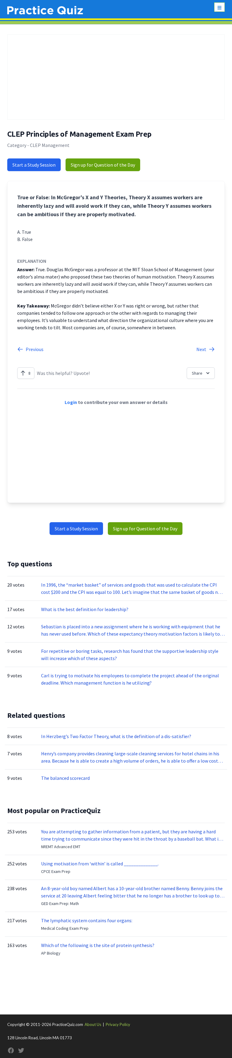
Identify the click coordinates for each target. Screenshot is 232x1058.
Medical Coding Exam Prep (65, 928)
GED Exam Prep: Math (60, 903)
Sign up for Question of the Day (103, 165)
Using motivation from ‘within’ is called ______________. (100, 864)
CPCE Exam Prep (55, 871)
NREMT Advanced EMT (60, 846)
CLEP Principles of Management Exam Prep (79, 134)
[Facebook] (11, 1050)
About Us (93, 1024)
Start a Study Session (34, 165)
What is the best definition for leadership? (84, 609)
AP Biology (50, 953)
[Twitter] (21, 1050)
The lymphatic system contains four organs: (86, 920)
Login (71, 402)
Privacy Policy (118, 1024)
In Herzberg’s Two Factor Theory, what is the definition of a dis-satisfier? (116, 736)
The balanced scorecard (65, 778)
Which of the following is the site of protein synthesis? (97, 945)
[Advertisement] (116, 77)
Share (197, 373)
